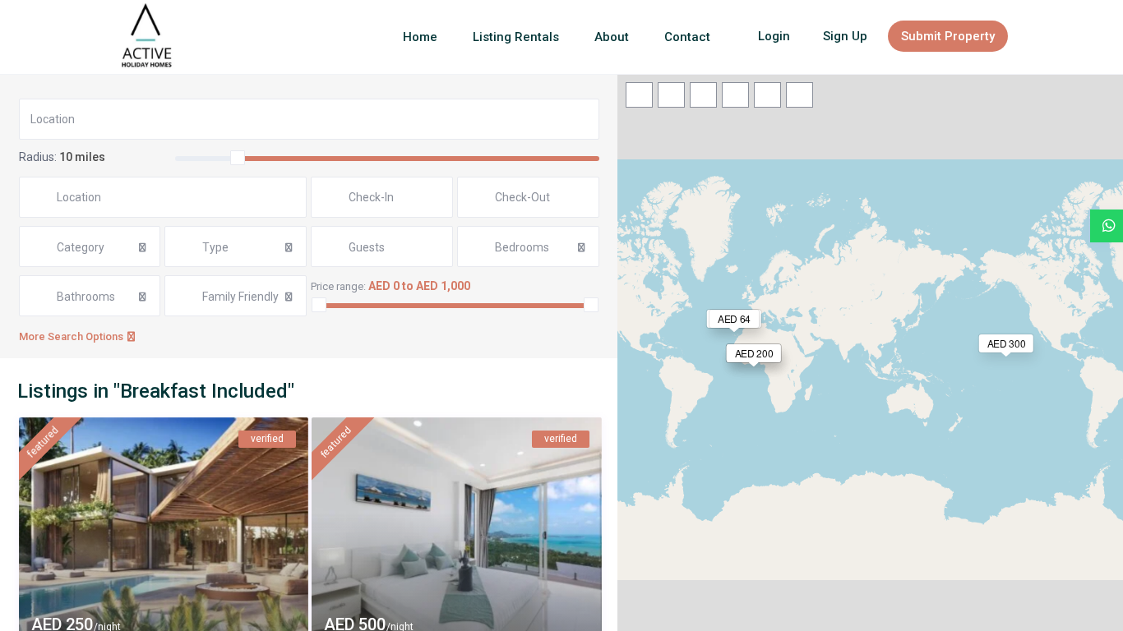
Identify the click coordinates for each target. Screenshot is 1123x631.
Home (420, 37)
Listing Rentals (516, 37)
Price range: (338, 286)
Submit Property (948, 36)
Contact (687, 37)
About (611, 37)
